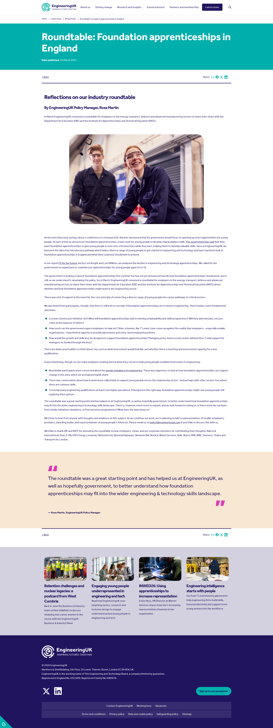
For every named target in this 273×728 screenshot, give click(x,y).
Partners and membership (184, 7)
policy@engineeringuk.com (165, 422)
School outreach (156, 7)
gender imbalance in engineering (124, 370)
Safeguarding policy (167, 714)
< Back (45, 76)
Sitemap (186, 714)
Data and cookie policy (140, 714)
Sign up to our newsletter (213, 691)
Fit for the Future (68, 263)
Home (44, 19)
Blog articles (70, 19)
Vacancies (161, 705)
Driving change (103, 7)
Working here (144, 705)
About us (85, 7)
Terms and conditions (94, 714)
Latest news (212, 7)
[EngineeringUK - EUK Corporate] (59, 7)
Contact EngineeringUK (119, 705)
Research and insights (129, 7)
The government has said (200, 241)
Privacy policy (116, 714)
